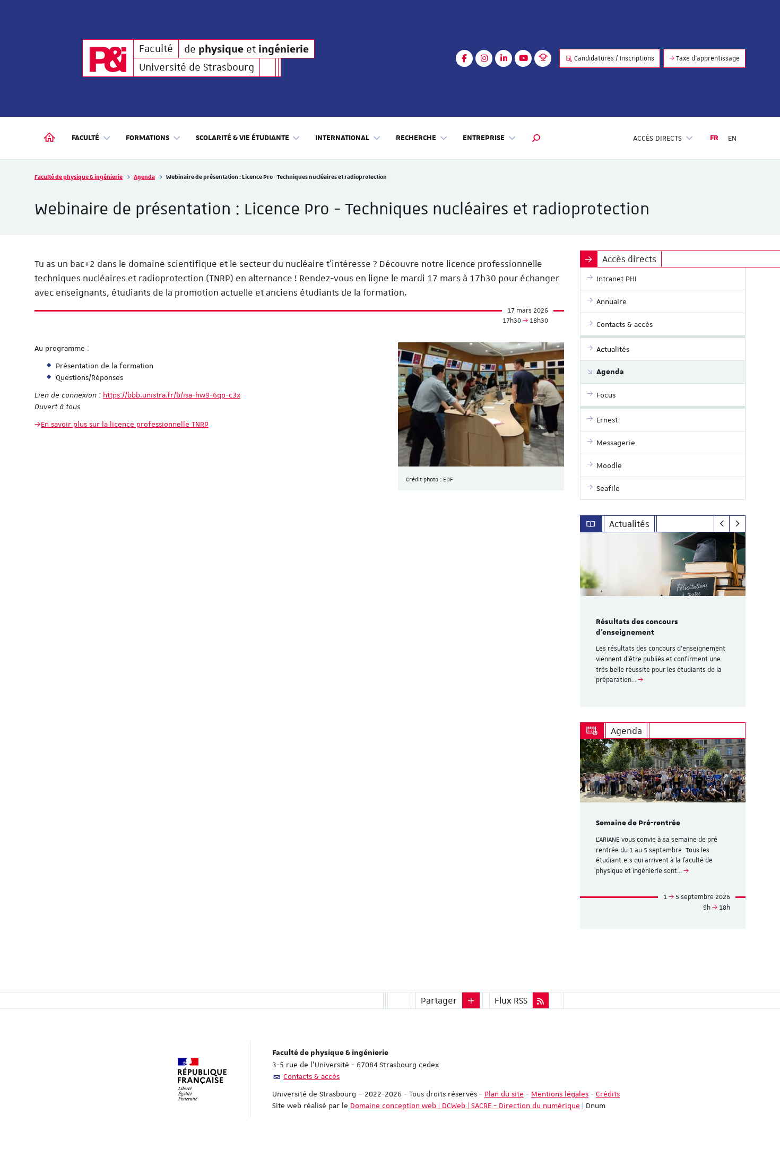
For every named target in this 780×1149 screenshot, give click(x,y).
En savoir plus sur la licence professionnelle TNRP (125, 424)
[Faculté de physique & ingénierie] (108, 58)
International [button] (342, 138)
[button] (536, 138)
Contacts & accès (311, 1076)
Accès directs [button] (657, 138)
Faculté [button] (85, 138)
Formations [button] (147, 138)
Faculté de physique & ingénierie (78, 176)
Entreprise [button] (484, 138)
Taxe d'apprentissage (707, 58)
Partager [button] (439, 1000)
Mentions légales (559, 1094)
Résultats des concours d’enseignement (637, 627)
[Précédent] (722, 523)
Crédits (608, 1094)
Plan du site (504, 1094)
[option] (663, 619)
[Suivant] (737, 523)
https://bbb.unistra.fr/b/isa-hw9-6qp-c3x (171, 395)
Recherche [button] (416, 138)
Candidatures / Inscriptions (613, 58)
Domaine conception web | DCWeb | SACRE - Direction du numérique (465, 1105)
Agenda (144, 176)
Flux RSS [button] (511, 1000)
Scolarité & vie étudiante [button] (242, 138)
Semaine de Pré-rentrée (638, 823)
